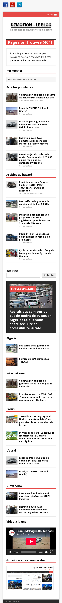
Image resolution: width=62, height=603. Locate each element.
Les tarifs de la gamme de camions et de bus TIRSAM (34, 203)
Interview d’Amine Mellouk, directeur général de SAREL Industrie (34, 496)
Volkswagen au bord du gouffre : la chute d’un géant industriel (37, 96)
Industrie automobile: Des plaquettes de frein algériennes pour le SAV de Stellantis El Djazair (34, 219)
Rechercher (12, 270)
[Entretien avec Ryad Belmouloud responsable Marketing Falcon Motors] (11, 142)
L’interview (14, 486)
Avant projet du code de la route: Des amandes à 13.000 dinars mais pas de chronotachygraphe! (35, 158)
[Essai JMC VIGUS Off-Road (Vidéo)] (11, 113)
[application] (31, 541)
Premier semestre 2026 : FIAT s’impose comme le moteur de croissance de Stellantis (36, 397)
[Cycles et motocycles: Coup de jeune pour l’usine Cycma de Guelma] (11, 255)
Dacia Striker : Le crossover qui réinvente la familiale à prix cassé (34, 236)
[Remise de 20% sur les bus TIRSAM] (11, 363)
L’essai (11, 450)
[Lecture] (10, 552)
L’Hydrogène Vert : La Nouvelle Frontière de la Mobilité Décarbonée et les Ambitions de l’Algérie (36, 437)
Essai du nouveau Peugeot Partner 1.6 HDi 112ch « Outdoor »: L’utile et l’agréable (34, 186)
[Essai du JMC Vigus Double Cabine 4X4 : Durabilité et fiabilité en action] (11, 126)
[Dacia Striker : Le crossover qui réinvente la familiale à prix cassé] (11, 238)
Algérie (11, 338)
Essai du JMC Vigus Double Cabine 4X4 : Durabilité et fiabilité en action (34, 124)
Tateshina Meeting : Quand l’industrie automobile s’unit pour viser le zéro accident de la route (36, 421)
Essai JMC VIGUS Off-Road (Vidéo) (33, 109)
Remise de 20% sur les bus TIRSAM (34, 360)
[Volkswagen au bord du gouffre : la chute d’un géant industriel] (11, 99)
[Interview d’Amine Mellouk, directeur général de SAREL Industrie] (11, 498)
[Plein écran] (51, 552)
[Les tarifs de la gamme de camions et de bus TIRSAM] (11, 206)
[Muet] (46, 552)
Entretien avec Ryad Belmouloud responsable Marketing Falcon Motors (33, 140)
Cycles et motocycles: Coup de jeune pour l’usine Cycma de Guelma (36, 253)
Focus (10, 409)
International (15, 373)
